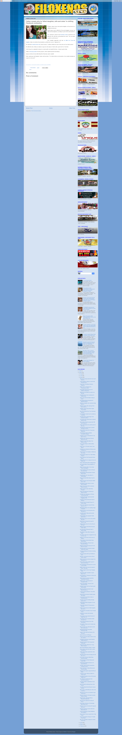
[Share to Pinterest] (47, 67)
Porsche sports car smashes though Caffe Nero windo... (87, 549)
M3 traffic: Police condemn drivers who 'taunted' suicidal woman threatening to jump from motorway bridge (89, 352)
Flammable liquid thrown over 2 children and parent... (86, 390)
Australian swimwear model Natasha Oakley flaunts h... (87, 640)
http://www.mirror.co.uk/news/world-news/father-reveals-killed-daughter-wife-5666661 (38, 64)
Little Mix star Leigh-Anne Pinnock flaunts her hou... (87, 439)
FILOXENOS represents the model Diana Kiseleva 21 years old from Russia (89, 308)
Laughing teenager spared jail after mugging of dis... (87, 497)
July (81, 373)
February (82, 726)
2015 (80, 372)
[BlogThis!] (43, 67)
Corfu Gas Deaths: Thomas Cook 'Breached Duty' (86, 584)
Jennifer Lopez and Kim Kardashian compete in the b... (87, 666)
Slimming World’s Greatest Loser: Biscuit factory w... (86, 589)
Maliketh (65, 731)
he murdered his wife (35, 44)
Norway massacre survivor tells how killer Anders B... (87, 709)
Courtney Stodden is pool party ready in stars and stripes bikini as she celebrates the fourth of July (89, 326)
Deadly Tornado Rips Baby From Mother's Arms (86, 442)
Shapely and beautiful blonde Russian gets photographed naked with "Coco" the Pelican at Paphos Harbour (89, 299)
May (81, 377)
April (81, 722)
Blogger (73, 731)
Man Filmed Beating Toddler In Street (87, 647)
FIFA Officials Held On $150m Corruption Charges (86, 433)
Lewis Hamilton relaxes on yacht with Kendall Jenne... (87, 382)
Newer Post (29, 108)
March (81, 724)
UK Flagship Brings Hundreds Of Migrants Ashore (86, 401)
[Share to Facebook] (46, 67)
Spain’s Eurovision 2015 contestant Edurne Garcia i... (87, 487)
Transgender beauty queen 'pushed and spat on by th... (87, 428)
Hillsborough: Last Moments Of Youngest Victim (86, 581)
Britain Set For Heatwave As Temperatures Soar (85, 387)
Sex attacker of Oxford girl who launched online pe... (86, 679)
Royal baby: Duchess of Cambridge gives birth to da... (87, 704)
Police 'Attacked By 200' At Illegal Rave (88, 462)
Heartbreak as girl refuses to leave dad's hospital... (87, 484)
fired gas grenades (33, 51)
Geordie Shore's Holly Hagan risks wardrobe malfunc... (87, 417)
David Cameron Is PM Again (85, 634)
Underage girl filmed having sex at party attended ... (87, 663)
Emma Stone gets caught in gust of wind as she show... (87, 562)
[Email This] (42, 67)
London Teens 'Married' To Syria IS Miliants (88, 361)
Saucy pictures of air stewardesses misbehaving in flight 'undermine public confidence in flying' (89, 290)
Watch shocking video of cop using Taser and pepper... (87, 468)
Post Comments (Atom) (36, 110)
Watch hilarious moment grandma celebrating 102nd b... (87, 579)
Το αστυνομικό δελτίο (87, 280)
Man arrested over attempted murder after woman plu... (87, 627)
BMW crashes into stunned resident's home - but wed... (87, 568)
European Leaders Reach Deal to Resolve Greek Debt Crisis (89, 335)
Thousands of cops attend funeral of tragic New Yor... (87, 617)
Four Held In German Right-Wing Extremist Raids (86, 658)
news (30, 69)
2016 (80, 370)
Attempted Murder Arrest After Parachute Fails (86, 630)
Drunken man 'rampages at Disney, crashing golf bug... (87, 495)
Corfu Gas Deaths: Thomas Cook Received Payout (86, 543)
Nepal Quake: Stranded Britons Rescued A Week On (86, 698)
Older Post (72, 108)
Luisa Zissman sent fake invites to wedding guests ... (87, 598)
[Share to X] (45, 67)
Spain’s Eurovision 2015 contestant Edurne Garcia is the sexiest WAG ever (89, 317)
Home (50, 108)
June (81, 375)
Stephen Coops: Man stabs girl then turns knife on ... (87, 406)
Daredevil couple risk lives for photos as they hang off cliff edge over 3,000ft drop (89, 343)
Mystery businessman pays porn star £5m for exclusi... (87, 546)
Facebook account (64, 34)
